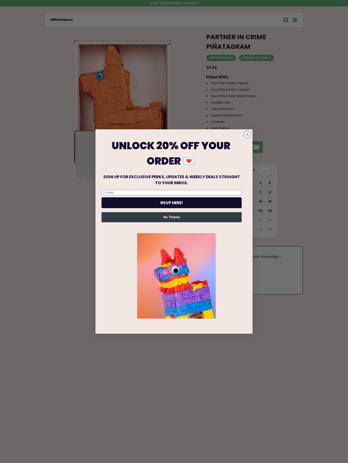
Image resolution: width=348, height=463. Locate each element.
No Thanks (171, 217)
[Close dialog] (247, 134)
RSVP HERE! (172, 203)
